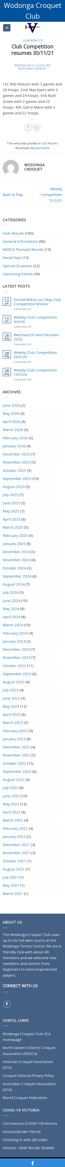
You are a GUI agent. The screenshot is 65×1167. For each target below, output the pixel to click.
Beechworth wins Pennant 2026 (36, 337)
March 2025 (13, 527)
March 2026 (13, 429)
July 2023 (10, 689)
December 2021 (16, 844)
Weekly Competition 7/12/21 (51, 194)
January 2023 (14, 738)
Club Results (32, 40)
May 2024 (11, 608)
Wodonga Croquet (32, 68)
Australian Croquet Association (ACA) (29, 1086)
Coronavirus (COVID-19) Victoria (30, 1123)
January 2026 (14, 445)
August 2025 (14, 486)
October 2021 (14, 860)
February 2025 (15, 535)
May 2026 (11, 413)
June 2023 (11, 698)
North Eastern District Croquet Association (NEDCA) (29, 1050)
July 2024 (10, 592)
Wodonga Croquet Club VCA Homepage (27, 1036)
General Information (20, 241)
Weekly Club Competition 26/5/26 (35, 354)
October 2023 (14, 665)
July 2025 (10, 494)
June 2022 (11, 795)
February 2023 (15, 730)
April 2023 (11, 714)
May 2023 (11, 706)
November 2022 (16, 755)
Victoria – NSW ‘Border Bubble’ (28, 1147)
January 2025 (14, 543)
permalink (42, 148)
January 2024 (14, 641)
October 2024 (14, 568)
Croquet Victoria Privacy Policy (28, 1075)
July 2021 (10, 877)
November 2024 (16, 559)
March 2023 (13, 722)
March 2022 (13, 820)
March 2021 (13, 893)
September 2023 (17, 673)
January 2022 (14, 836)
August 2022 (14, 779)
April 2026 (11, 421)
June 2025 (11, 502)
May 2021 (11, 885)
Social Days (12, 257)
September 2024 (17, 576)
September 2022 (17, 771)
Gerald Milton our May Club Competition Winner (37, 301)
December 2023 (16, 649)
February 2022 (15, 828)
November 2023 (16, 657)
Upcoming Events (18, 273)
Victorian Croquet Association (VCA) (28, 1064)
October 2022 (14, 763)
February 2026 (15, 437)
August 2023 (14, 681)
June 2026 (11, 405)
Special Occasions (17, 265)
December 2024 (16, 551)
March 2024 (13, 624)
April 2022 (11, 812)
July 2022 (10, 787)
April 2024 (11, 616)
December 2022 (16, 746)
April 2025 (11, 519)
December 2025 (16, 454)
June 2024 (11, 600)
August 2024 (14, 584)
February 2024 (15, 633)
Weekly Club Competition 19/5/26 (35, 372)
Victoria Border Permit (22, 1131)
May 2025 (11, 511)
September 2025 (17, 478)
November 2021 (16, 852)
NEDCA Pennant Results (23, 249)
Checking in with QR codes (25, 1139)
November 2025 (16, 462)
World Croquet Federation (25, 1097)
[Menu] (6, 27)
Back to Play (13, 194)
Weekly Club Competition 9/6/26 (35, 319)
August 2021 (14, 869)
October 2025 (14, 470)
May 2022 (11, 803)
